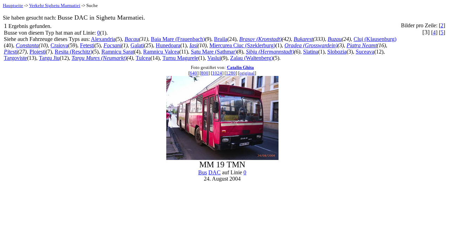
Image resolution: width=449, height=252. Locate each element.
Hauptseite (13, 5)
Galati (137, 45)
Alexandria (103, 39)
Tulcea (143, 58)
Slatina (310, 52)
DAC (214, 172)
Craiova (59, 45)
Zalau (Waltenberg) (251, 58)
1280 (231, 73)
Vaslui (214, 58)
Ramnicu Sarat (117, 52)
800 (204, 73)
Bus (202, 172)
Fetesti (87, 45)
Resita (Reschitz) (73, 52)
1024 (217, 73)
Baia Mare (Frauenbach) (178, 39)
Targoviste (15, 58)
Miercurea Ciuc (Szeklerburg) (242, 45)
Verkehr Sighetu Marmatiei (54, 5)
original (247, 73)
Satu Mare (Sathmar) (214, 52)
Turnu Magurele (180, 58)
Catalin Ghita (240, 67)
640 (193, 73)
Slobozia (337, 52)
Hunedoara (168, 45)
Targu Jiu (49, 58)
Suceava (365, 52)
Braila (220, 39)
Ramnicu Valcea (161, 52)
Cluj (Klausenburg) (375, 39)
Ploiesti (37, 52)
